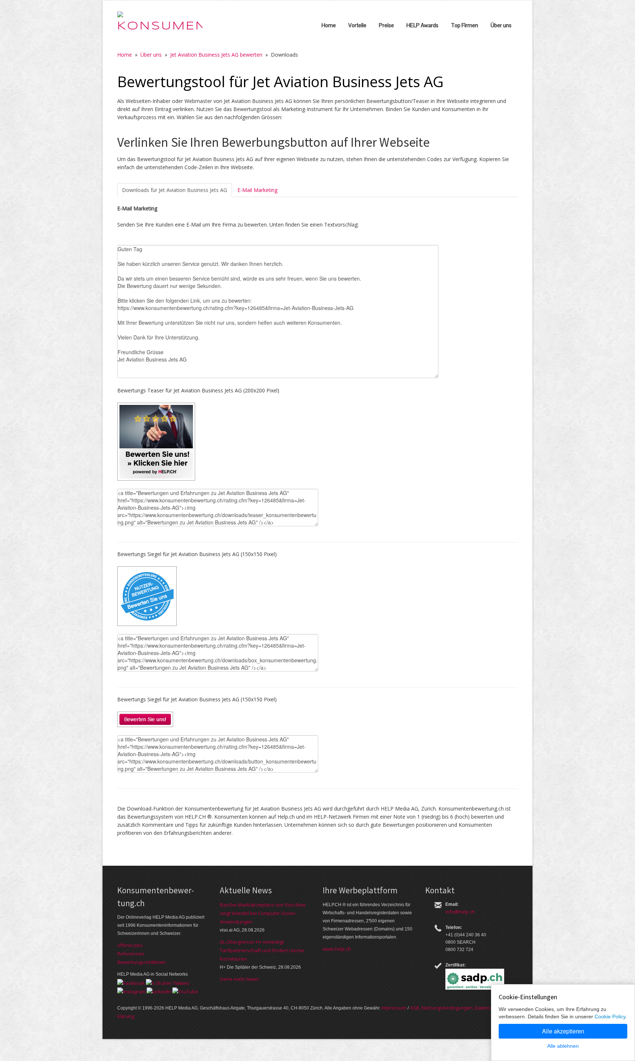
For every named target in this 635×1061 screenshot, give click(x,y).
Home (329, 25)
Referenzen (130, 953)
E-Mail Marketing (257, 189)
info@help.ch (460, 911)
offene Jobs (130, 945)
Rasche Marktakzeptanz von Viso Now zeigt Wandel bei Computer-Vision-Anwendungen (262, 913)
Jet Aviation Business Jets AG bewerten (216, 54)
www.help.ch (337, 949)
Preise (386, 25)
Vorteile (357, 25)
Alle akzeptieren (563, 1031)
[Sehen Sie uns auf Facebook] (131, 982)
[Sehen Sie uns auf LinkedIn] (159, 991)
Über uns (501, 25)
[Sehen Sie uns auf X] (167, 982)
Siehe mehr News (239, 979)
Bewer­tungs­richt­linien (141, 962)
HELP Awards (422, 25)
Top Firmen (464, 25)
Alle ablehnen (563, 1046)
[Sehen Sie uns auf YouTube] (185, 991)
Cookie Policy (610, 1016)
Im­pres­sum (393, 1007)
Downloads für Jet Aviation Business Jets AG (174, 189)
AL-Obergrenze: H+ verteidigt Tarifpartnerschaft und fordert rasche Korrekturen (262, 950)
